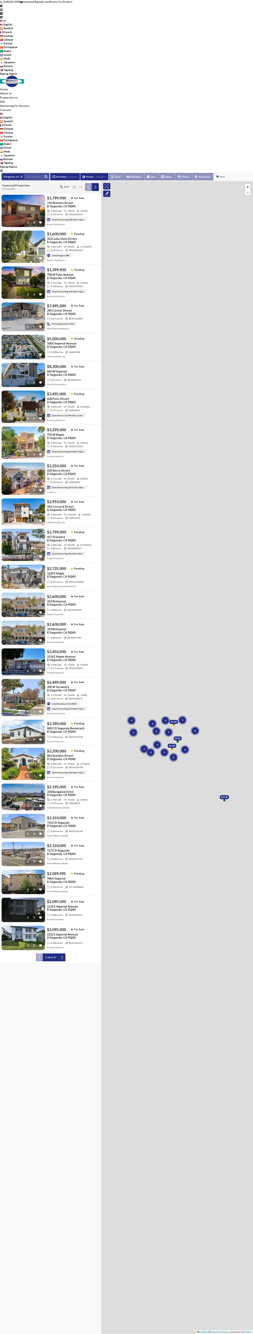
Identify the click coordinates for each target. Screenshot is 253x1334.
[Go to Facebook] (1, 5)
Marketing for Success (14, 105)
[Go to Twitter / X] (1, 13)
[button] (248, 186)
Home (4, 89)
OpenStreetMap (219, 1331)
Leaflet (203, 1331)
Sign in (13, 73)
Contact (5, 110)
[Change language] (3, 21)
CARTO (248, 1331)
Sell (2, 101)
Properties (7, 97)
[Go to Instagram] (1, 9)
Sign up (4, 73)
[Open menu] (1, 170)
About (4, 93)
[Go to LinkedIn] (1, 17)
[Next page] (95, 187)
